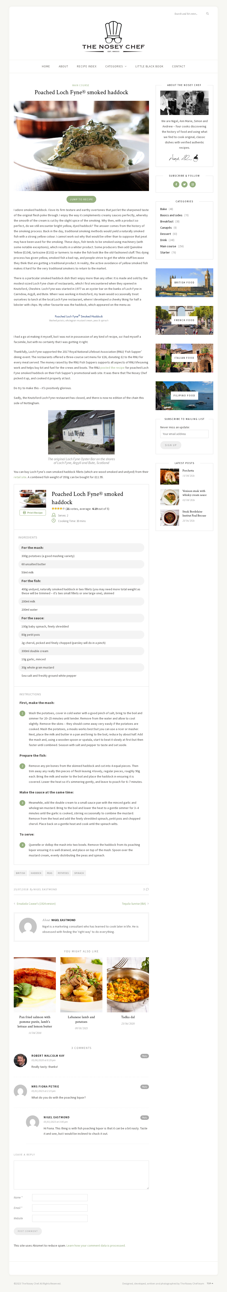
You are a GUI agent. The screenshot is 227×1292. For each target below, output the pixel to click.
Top (209, 1283)
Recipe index (87, 66)
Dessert (165, 234)
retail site (20, 477)
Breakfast (166, 221)
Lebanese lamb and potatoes (81, 1019)
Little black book (149, 66)
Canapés (166, 228)
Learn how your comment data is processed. (96, 1245)
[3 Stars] (58, 508)
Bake (163, 209)
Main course (80, 85)
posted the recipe (112, 368)
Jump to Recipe (81, 199)
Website (18, 1218)
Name (18, 1197)
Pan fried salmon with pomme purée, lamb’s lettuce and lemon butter (35, 1022)
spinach (79, 873)
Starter (165, 252)
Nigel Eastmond (45, 889)
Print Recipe (35, 512)
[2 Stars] (55, 508)
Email (18, 1208)
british (20, 873)
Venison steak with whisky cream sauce (194, 493)
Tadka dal (128, 1017)
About (63, 66)
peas (49, 873)
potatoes (63, 873)
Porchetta (188, 471)
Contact (178, 66)
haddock (36, 873)
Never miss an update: (175, 427)
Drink (163, 240)
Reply (144, 1055)
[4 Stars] (61, 508)
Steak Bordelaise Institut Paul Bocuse (194, 514)
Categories (114, 66)
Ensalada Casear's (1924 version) (36, 904)
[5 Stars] (63, 508)
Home (46, 66)
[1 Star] (53, 508)
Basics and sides (171, 215)
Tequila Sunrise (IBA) (134, 904)
